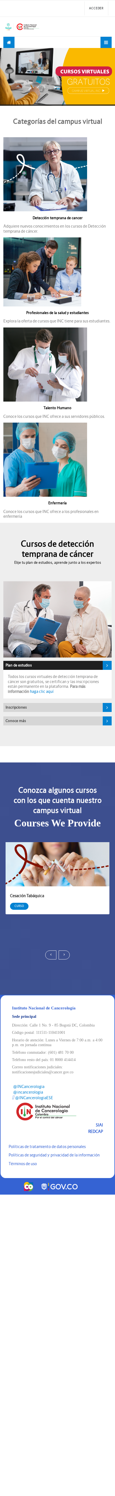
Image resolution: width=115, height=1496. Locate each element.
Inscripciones (16, 707)
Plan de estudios (19, 665)
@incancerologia (28, 1092)
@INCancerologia (28, 1086)
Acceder (96, 8)
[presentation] (50, 954)
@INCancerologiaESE (34, 1097)
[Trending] (9, 42)
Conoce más (16, 720)
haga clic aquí (42, 691)
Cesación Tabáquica (27, 895)
